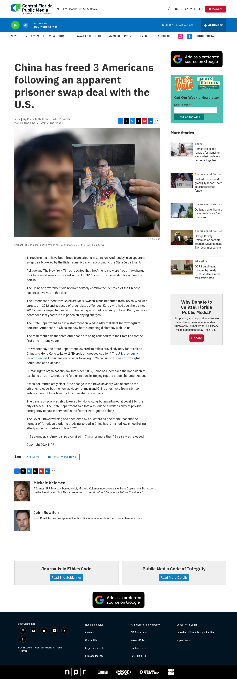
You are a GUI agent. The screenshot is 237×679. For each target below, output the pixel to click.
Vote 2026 (33, 36)
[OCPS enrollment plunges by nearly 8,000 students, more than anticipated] (182, 267)
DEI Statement (139, 632)
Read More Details (174, 577)
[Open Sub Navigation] (21, 36)
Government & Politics (208, 174)
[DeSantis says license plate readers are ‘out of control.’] (182, 210)
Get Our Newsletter (189, 9)
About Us (164, 36)
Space (198, 143)
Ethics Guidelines (94, 656)
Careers (89, 632)
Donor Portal (205, 36)
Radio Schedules (94, 624)
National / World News (62, 456)
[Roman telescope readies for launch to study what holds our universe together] (182, 149)
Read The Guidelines (67, 577)
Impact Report (184, 640)
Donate (217, 9)
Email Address (183, 104)
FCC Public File (138, 656)
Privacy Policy (138, 640)
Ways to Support (121, 36)
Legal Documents (94, 648)
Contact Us (91, 640)
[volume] (26, 25)
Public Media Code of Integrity (174, 569)
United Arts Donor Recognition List (195, 632)
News (14, 36)
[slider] (31, 25)
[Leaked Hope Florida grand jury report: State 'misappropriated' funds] (182, 180)
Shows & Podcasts (56, 36)
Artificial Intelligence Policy (145, 624)
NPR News (33, 456)
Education (201, 261)
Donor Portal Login (187, 624)
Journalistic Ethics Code (66, 569)
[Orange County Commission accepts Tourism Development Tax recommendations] (182, 237)
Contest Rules (138, 648)
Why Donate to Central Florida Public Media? (196, 307)
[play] (15, 25)
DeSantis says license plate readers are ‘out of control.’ (208, 213)
